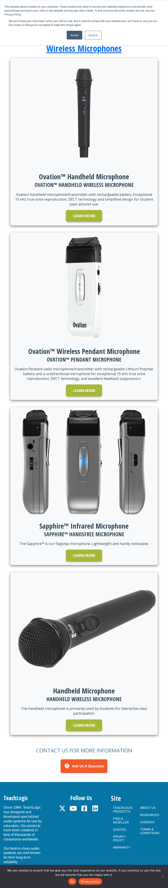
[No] (162, 876)
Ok (72, 881)
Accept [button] (74, 35)
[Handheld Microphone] (84, 627)
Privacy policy (90, 881)
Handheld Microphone (84, 690)
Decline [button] (93, 35)
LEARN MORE (84, 215)
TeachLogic (16, 798)
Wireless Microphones (84, 48)
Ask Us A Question (84, 766)
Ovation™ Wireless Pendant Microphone (84, 351)
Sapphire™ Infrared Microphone (84, 526)
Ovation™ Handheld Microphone (84, 176)
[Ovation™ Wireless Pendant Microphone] (84, 287)
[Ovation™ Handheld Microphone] (84, 113)
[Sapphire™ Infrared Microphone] (84, 462)
